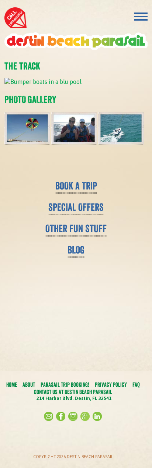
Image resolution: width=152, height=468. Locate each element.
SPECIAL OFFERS (76, 207)
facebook (60, 416)
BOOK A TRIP (76, 186)
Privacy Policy (111, 384)
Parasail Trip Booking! (65, 384)
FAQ (136, 384)
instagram (72, 416)
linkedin (97, 416)
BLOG (76, 250)
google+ (85, 416)
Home (11, 384)
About (29, 384)
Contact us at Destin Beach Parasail (73, 392)
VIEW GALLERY (76, 161)
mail (48, 416)
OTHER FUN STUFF (76, 228)
